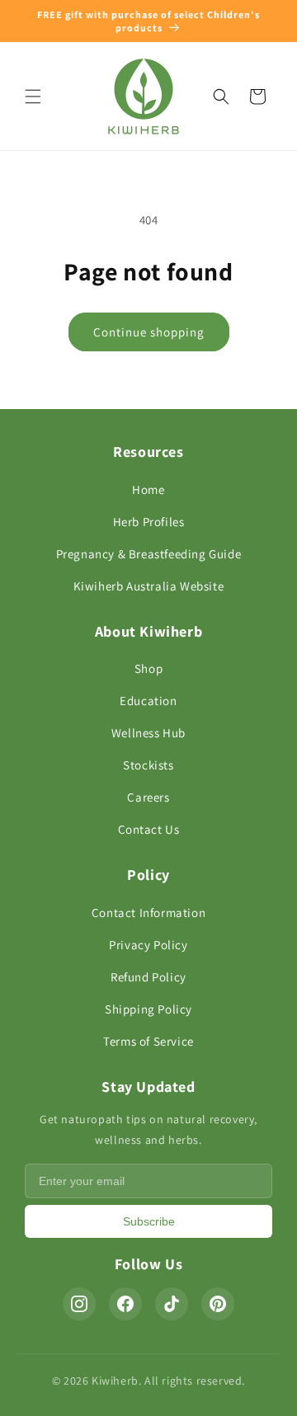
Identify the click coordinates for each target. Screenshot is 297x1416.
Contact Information (148, 912)
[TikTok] (171, 1303)
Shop (148, 668)
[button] (33, 96)
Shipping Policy (148, 1009)
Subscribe (149, 1221)
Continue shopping (149, 332)
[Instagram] (79, 1303)
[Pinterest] (217, 1303)
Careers (148, 797)
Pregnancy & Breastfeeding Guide (149, 554)
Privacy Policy (148, 945)
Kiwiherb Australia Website (148, 586)
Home (148, 489)
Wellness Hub (148, 733)
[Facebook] (125, 1303)
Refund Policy (148, 977)
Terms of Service (148, 1041)
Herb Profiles (149, 521)
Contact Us (149, 829)
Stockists (148, 765)
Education (148, 700)
